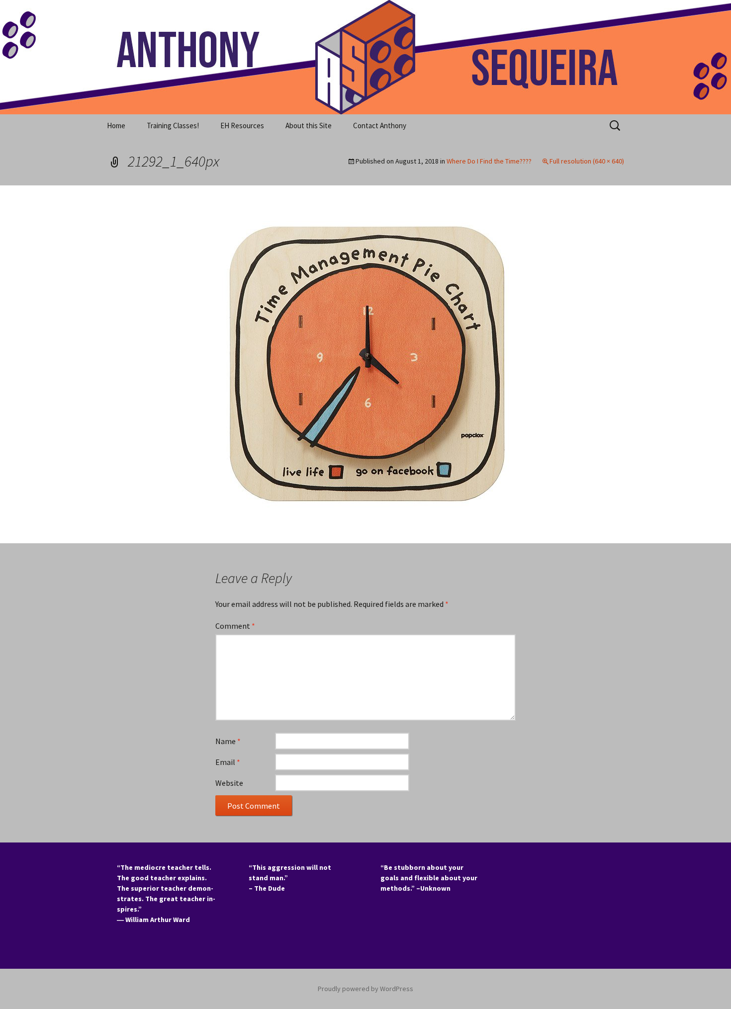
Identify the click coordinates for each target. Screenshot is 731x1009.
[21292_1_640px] (365, 363)
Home (116, 125)
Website (229, 783)
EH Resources (242, 125)
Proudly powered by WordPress (365, 988)
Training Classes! (173, 125)
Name (228, 741)
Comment (235, 626)
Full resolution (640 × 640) (586, 161)
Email (227, 762)
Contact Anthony (379, 125)
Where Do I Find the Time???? (489, 161)
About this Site (308, 125)
